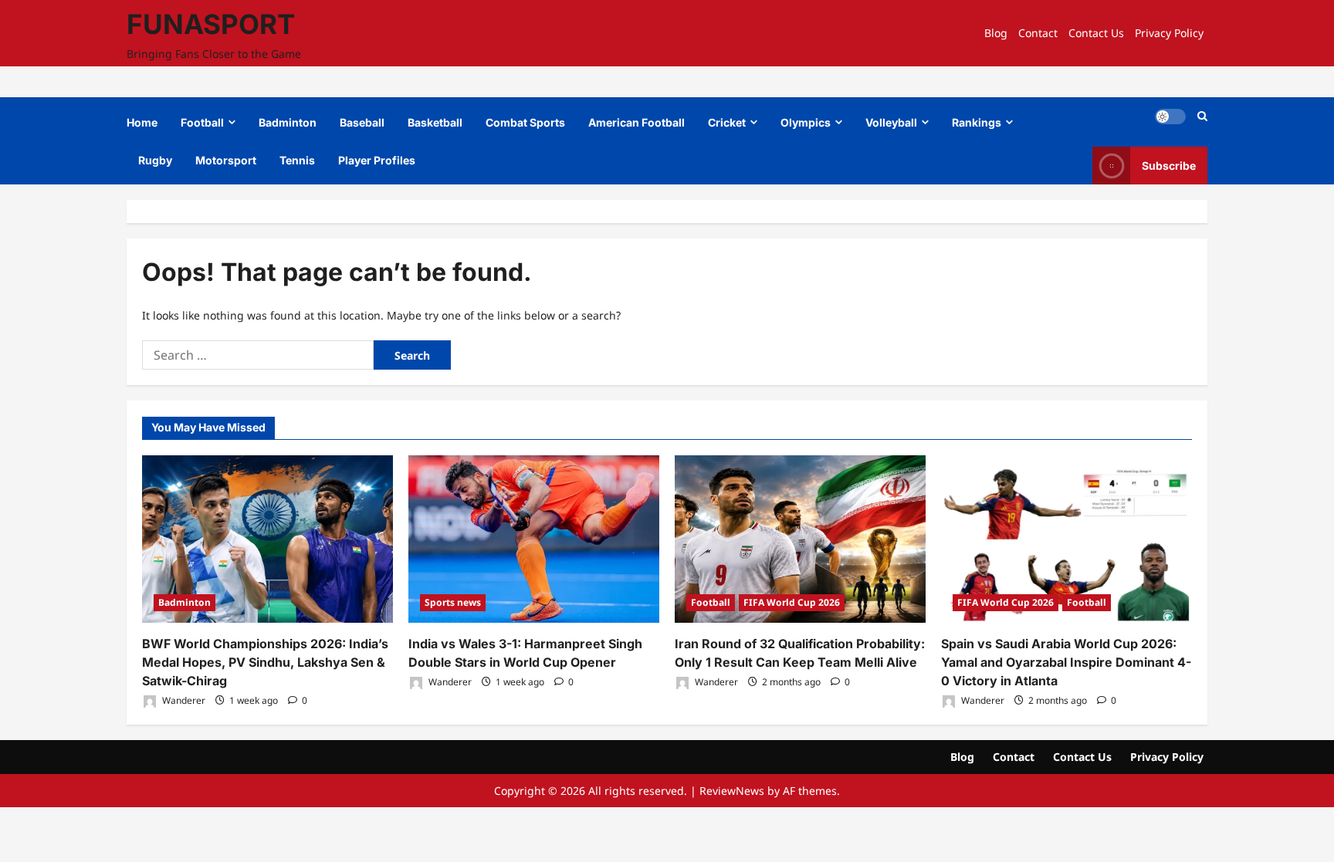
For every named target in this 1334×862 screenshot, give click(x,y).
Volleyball (891, 122)
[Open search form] (1202, 116)
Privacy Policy (1169, 32)
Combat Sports (525, 122)
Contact (1038, 32)
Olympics (805, 122)
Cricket (727, 122)
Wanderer (182, 700)
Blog (995, 32)
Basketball (435, 122)
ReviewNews (731, 790)
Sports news (453, 602)
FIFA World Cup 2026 (791, 602)
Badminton (288, 122)
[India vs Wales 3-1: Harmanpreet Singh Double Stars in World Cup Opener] (533, 539)
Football (202, 122)
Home (142, 122)
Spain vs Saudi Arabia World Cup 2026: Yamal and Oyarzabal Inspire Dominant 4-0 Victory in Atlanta (1066, 662)
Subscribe (1169, 165)
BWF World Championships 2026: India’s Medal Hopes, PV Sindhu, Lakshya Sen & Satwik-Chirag (265, 662)
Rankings (976, 122)
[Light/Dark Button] (1170, 116)
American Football (636, 122)
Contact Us (1096, 32)
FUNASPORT (211, 24)
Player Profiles (376, 160)
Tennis (297, 160)
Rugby (155, 160)
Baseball (362, 122)
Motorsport (225, 160)
